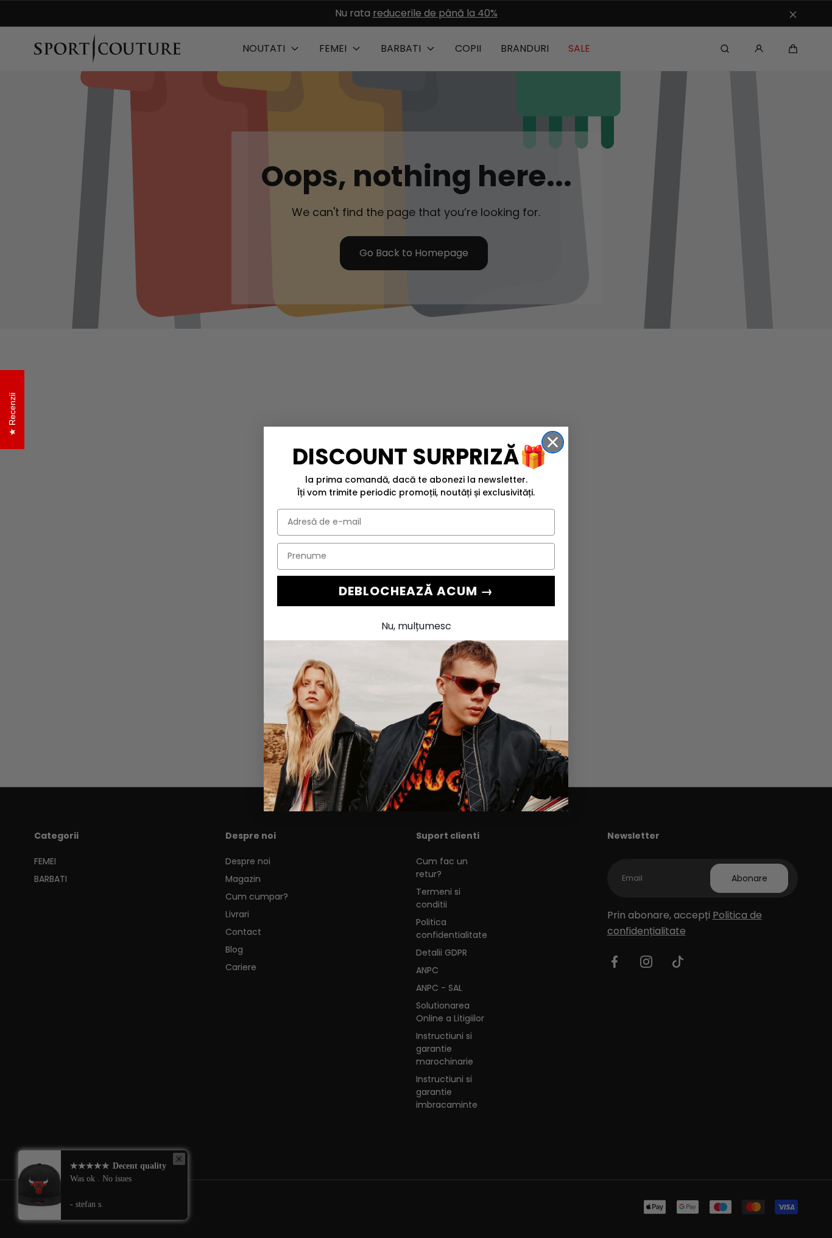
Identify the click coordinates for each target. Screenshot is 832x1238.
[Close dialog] (552, 442)
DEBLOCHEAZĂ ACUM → (416, 591)
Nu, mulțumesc (416, 626)
